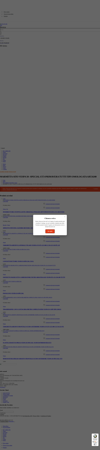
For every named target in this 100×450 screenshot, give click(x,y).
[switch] (95, 444)
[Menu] (98, 434)
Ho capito (50, 231)
